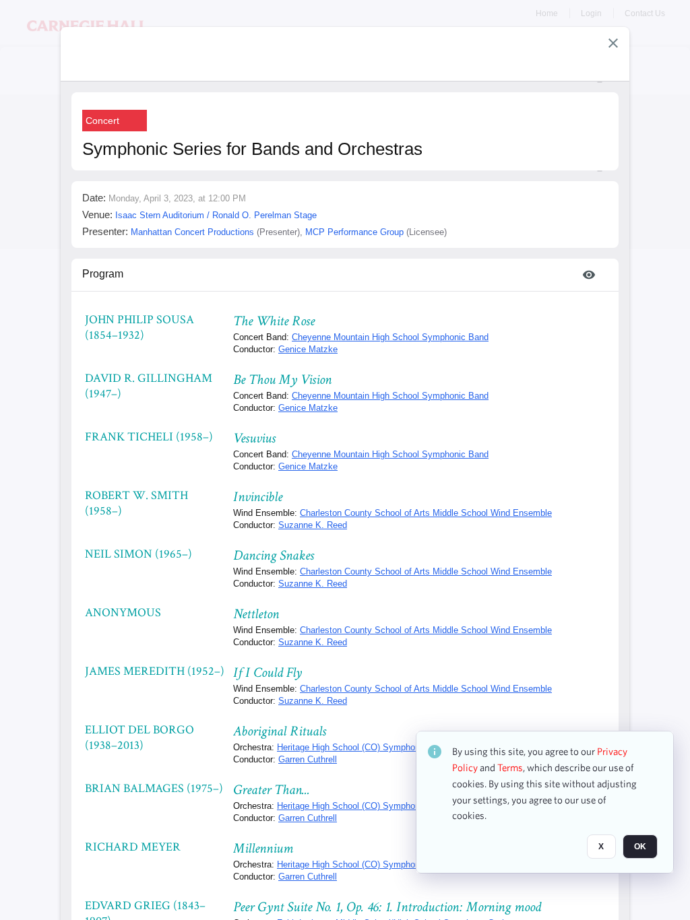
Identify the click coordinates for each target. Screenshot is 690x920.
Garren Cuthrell (307, 759)
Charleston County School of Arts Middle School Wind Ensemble (426, 513)
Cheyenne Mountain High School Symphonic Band (390, 337)
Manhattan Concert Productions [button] (192, 232)
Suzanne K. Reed (312, 525)
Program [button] (102, 274)
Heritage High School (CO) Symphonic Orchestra (372, 747)
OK (640, 846)
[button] (613, 43)
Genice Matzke (308, 349)
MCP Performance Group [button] (354, 232)
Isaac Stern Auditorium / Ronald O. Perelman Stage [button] (216, 215)
